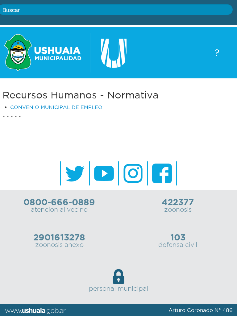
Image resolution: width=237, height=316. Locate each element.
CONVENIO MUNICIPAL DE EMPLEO (56, 107)
